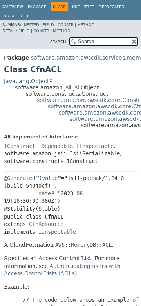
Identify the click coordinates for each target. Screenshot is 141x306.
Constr (66, 24)
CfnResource (46, 224)
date (44, 193)
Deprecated (112, 7)
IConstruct (19, 146)
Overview (12, 7)
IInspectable (95, 146)
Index (8, 16)
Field (48, 24)
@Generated (19, 178)
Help (24, 16)
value (50, 178)
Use (76, 7)
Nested (31, 24)
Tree (89, 7)
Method (86, 24)
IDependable (55, 146)
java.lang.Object (26, 81)
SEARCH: (58, 42)
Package (37, 7)
